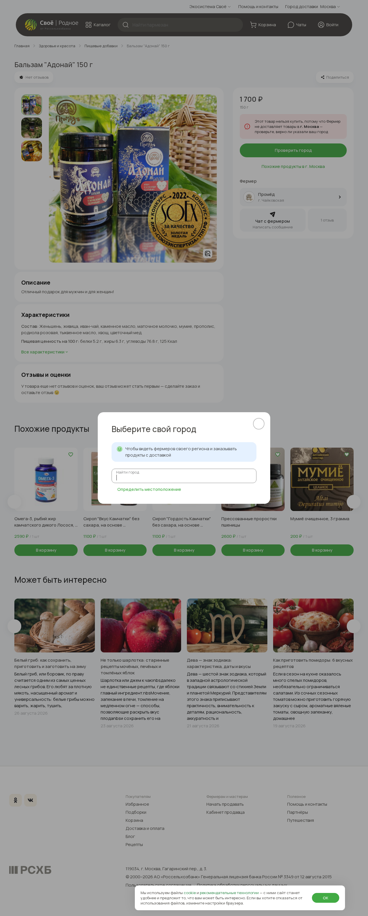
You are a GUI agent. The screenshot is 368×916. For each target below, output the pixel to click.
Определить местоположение (149, 489)
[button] (258, 423)
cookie (190, 892)
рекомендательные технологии (230, 892)
